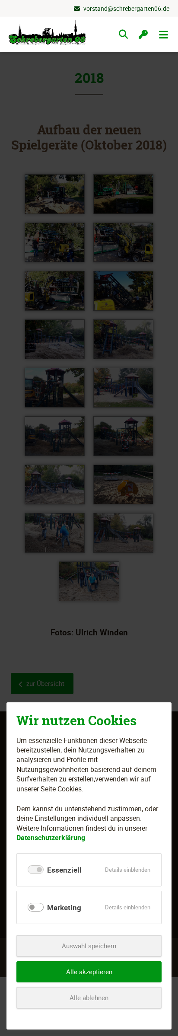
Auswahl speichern (89, 945)
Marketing (64, 907)
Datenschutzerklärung (50, 837)
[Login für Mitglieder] (143, 34)
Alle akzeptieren (89, 971)
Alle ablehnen (89, 997)
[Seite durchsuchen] (123, 34)
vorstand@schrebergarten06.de (126, 8)
